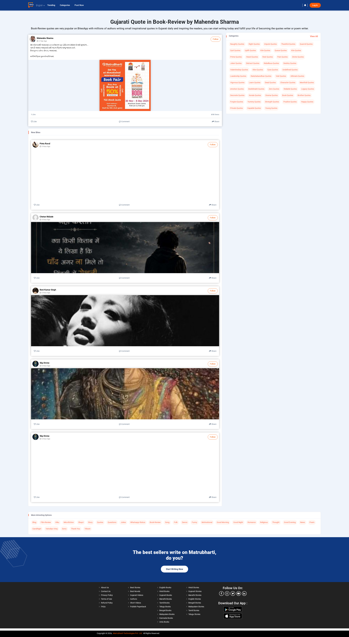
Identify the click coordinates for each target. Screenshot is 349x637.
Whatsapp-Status (137, 522)
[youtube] (238, 593)
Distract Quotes (252, 63)
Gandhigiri (36, 529)
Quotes (100, 522)
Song (167, 522)
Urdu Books (164, 622)
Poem (311, 522)
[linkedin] (244, 593)
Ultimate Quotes (297, 76)
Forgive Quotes (236, 102)
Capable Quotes (254, 108)
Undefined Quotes (290, 70)
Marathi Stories (194, 595)
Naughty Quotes (237, 44)
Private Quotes (236, 108)
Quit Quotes (235, 50)
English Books (165, 587)
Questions (112, 522)
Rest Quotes (267, 57)
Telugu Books (165, 606)
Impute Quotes (270, 44)
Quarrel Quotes (306, 44)
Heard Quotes (252, 57)
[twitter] (233, 593)
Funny (194, 522)
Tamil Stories (193, 610)
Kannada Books (166, 618)
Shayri (81, 522)
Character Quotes (287, 82)
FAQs (103, 606)
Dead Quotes (270, 82)
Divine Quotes (298, 57)
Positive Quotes (290, 102)
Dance (184, 522)
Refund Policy (107, 603)
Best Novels (135, 591)
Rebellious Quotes (271, 63)
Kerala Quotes (255, 95)
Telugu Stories (194, 614)
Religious (264, 522)
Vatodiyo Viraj (52, 529)
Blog (34, 522)
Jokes (123, 522)
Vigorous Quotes (237, 82)
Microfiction (69, 522)
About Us (105, 587)
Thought (275, 522)
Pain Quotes (282, 57)
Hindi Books (164, 591)
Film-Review (46, 522)
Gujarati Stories (194, 591)
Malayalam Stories (196, 606)
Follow (215, 39)
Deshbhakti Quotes (256, 89)
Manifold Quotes (307, 82)
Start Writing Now (174, 569)
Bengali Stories (194, 603)
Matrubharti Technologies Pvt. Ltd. (127, 633)
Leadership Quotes (238, 76)
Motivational (207, 522)
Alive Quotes (257, 70)
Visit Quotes (281, 76)
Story (90, 522)
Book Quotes (287, 95)
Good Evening (290, 522)
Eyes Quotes (272, 70)
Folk (175, 522)
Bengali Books (165, 610)
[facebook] (221, 593)
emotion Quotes (237, 89)
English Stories (194, 599)
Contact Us (105, 591)
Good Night (238, 522)
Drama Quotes (271, 95)
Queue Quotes (281, 50)
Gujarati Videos (136, 595)
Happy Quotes (307, 102)
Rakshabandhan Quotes (261, 76)
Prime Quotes (236, 57)
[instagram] (227, 593)
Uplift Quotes (250, 50)
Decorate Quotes (237, 95)
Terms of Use (106, 599)
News (302, 522)
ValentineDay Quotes (239, 70)
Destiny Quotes (289, 63)
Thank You (75, 529)
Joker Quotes (236, 63)
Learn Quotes (254, 82)
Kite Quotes (265, 50)
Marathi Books (165, 599)
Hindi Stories (193, 587)
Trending (51, 5)
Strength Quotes (272, 102)
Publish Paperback (138, 606)
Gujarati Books (165, 595)
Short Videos (135, 603)
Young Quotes (271, 108)
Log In (315, 5)
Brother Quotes (304, 95)
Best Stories (135, 587)
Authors (133, 599)
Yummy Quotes (254, 102)
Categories (65, 5)
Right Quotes (254, 44)
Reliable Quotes (290, 89)
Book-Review (155, 522)
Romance (252, 522)
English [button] (39, 5)
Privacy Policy (107, 595)
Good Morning (223, 522)
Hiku (57, 522)
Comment (125, 121)
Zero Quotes (274, 89)
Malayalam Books (166, 614)
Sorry (64, 529)
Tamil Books (164, 603)
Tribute (87, 529)
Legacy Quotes (307, 89)
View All (314, 36)
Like (35, 121)
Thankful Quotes (288, 44)
